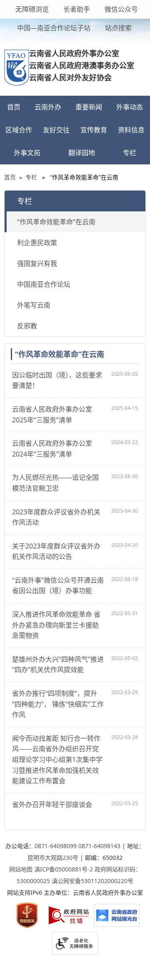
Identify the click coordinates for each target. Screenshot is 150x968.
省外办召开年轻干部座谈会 (52, 804)
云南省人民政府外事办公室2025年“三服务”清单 (52, 414)
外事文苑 (27, 152)
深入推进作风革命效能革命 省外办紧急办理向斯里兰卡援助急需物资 (56, 625)
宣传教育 (93, 129)
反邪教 (27, 325)
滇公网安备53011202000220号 (92, 881)
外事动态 (129, 107)
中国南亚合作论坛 (43, 284)
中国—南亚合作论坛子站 (52, 27)
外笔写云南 (33, 305)
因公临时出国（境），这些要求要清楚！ (57, 380)
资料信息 (131, 129)
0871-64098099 (56, 846)
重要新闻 (88, 107)
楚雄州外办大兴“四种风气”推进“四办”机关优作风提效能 (58, 665)
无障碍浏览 (32, 9)
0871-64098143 (99, 846)
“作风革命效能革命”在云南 (56, 221)
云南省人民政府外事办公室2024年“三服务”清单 (52, 449)
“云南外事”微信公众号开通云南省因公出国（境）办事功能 (58, 586)
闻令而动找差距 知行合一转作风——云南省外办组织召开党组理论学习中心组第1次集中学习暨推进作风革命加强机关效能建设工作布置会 (57, 759)
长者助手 (76, 9)
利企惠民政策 (37, 242)
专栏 (129, 152)
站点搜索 (117, 27)
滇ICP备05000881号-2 (63, 869)
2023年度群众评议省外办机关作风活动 (56, 517)
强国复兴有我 (37, 263)
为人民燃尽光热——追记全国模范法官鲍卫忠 (55, 483)
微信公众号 (120, 9)
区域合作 (18, 129)
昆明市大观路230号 (53, 857)
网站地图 (20, 869)
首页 (13, 107)
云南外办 (48, 107)
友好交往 (56, 129)
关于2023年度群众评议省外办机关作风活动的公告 (56, 551)
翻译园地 (81, 152)
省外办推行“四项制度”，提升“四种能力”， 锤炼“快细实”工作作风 (58, 704)
